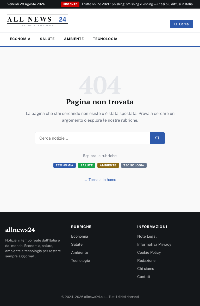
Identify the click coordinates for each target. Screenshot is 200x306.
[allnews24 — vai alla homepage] (37, 21)
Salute (47, 39)
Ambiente (74, 39)
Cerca (184, 24)
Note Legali (147, 236)
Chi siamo (145, 268)
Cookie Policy (149, 252)
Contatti (144, 276)
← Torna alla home (100, 179)
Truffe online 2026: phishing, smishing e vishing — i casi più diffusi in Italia (137, 4)
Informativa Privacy (154, 244)
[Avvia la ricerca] (157, 138)
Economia (20, 39)
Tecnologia (105, 39)
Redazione (146, 260)
